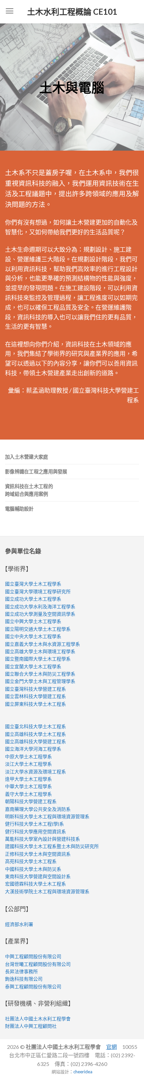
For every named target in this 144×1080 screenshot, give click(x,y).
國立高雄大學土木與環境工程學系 (40, 651)
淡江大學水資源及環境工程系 (35, 771)
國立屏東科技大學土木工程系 (35, 704)
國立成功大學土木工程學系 (33, 599)
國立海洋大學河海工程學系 (33, 749)
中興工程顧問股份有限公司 (33, 956)
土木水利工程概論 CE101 (72, 12)
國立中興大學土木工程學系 (33, 621)
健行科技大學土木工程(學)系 (34, 824)
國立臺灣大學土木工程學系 (33, 584)
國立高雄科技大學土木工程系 (35, 734)
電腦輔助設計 (19, 509)
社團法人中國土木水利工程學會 (38, 1018)
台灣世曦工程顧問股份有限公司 (38, 964)
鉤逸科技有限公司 (24, 979)
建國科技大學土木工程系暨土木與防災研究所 (52, 846)
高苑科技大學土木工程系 (31, 861)
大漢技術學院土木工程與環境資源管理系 (47, 891)
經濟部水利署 (19, 924)
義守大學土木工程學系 (28, 794)
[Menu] (9, 12)
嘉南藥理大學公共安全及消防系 (38, 809)
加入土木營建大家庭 (26, 457)
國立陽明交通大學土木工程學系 (38, 629)
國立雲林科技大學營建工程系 (35, 696)
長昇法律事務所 (21, 971)
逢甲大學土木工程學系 (28, 779)
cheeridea (82, 1071)
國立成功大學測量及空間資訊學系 (40, 614)
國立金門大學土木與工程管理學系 (40, 681)
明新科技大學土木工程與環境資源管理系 (47, 816)
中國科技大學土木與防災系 (33, 869)
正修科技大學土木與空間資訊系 (38, 854)
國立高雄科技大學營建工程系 (35, 741)
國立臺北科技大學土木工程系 (35, 726)
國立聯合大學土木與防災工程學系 (40, 674)
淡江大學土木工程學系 (28, 764)
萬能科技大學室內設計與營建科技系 (42, 839)
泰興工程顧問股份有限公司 (33, 986)
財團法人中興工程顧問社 (31, 1026)
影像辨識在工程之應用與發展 (36, 471)
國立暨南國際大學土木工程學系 (38, 659)
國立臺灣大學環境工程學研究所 (38, 591)
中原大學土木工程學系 (28, 756)
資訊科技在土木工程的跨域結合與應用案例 (29, 490)
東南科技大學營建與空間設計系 (38, 876)
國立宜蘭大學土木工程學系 (33, 666)
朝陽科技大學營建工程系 (31, 801)
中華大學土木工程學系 (28, 786)
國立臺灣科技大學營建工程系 (35, 689)
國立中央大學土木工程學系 (33, 636)
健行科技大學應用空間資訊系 (35, 831)
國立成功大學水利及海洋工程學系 (40, 606)
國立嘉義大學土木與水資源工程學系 (42, 644)
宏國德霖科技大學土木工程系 (35, 883)
